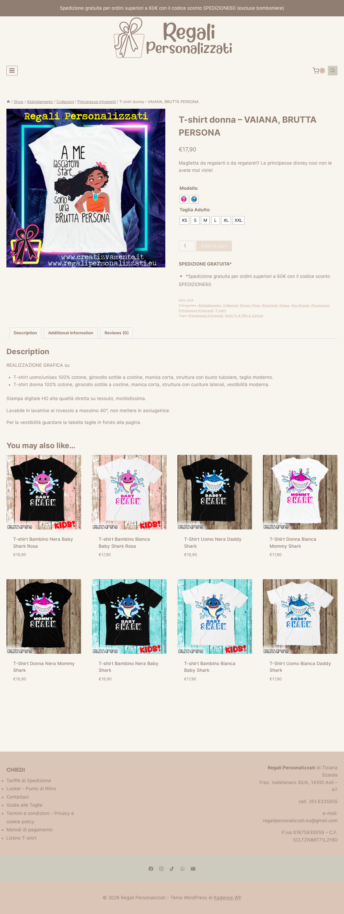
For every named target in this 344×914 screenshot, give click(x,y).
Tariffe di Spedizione (28, 780)
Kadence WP (228, 897)
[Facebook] (151, 868)
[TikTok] (172, 868)
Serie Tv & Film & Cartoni (244, 316)
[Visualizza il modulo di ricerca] (333, 70)
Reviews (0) (117, 332)
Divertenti (270, 305)
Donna (284, 305)
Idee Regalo (300, 305)
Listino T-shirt (21, 838)
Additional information (70, 332)
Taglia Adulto (195, 209)
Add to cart (214, 246)
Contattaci (17, 797)
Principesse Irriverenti (196, 311)
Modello (189, 188)
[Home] (8, 101)
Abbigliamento (209, 305)
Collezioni (230, 305)
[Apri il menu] (12, 70)
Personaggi (320, 305)
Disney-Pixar (250, 305)
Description (25, 332)
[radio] (184, 199)
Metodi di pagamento (29, 829)
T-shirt (220, 311)
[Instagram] (161, 868)
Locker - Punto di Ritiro (31, 788)
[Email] (193, 868)
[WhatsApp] (182, 868)
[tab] (25, 333)
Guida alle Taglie (24, 805)
